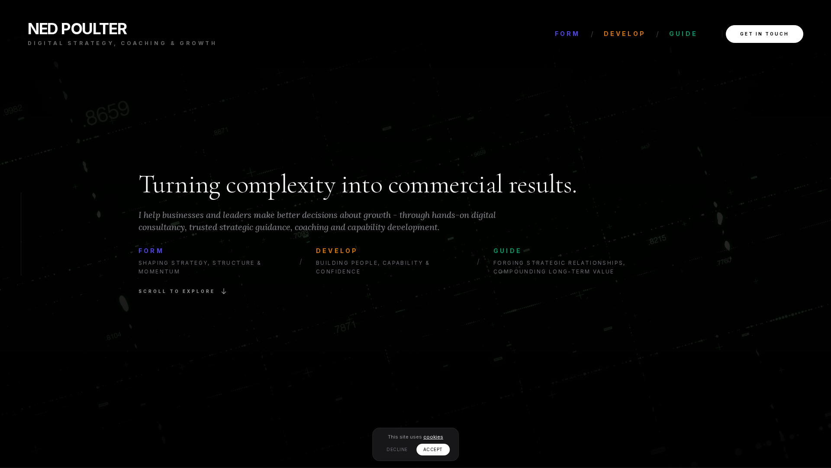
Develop (625, 33)
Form (567, 33)
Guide (683, 33)
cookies (433, 437)
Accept (433, 449)
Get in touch (764, 33)
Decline (397, 449)
